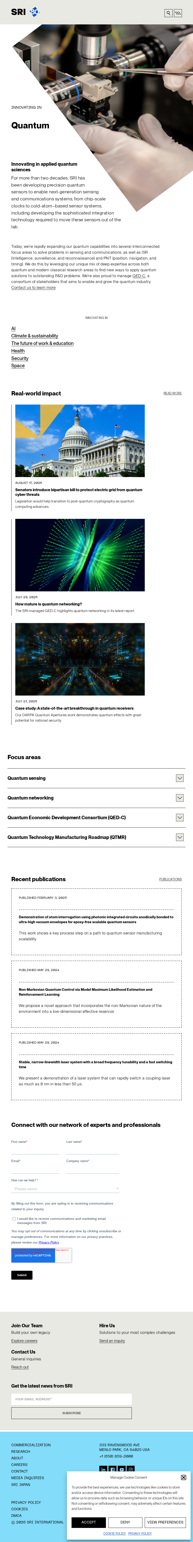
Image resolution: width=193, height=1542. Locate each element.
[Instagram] (131, 1470)
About (17, 1458)
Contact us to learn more (33, 287)
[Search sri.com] (168, 13)
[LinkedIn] (103, 1470)
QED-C (139, 275)
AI (13, 328)
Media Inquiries (27, 1478)
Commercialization (31, 1445)
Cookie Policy (114, 1533)
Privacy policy (140, 1533)
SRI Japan (20, 1485)
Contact (19, 1471)
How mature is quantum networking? (48, 604)
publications (170, 879)
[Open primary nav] (178, 13)
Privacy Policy (26, 1502)
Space (18, 365)
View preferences (165, 1522)
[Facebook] (113, 1470)
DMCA (16, 1516)
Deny (125, 1522)
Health (18, 351)
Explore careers (24, 1340)
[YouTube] (122, 1470)
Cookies (19, 1509)
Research (20, 1452)
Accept (88, 1522)
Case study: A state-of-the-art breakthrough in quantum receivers (74, 708)
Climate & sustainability (34, 336)
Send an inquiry (112, 1340)
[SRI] (25, 12)
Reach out (20, 1367)
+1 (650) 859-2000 (116, 1456)
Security (19, 358)
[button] (183, 1477)
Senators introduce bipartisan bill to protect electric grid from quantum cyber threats (78, 492)
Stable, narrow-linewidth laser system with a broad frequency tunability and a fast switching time (95, 1064)
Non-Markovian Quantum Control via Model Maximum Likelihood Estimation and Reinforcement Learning (85, 992)
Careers (19, 1465)
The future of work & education (42, 343)
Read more (173, 393)
